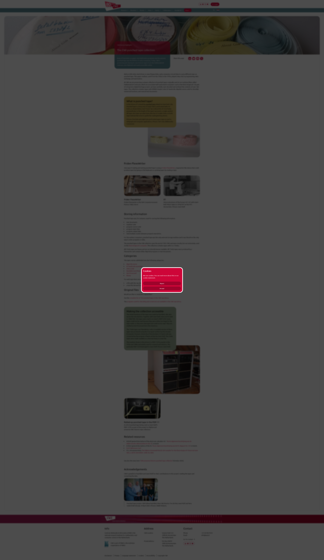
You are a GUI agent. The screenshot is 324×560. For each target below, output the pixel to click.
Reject (162, 283)
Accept (162, 288)
